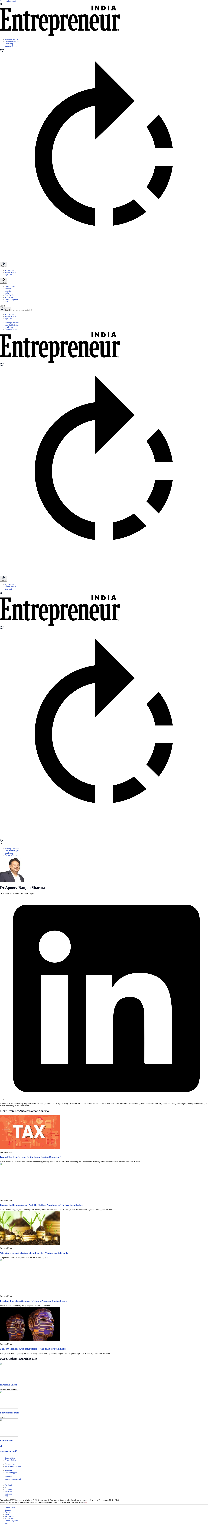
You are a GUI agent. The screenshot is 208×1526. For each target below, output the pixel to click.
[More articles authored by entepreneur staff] (1, 1446)
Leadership (9, 44)
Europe (7, 302)
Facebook (8, 1485)
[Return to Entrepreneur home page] (60, 35)
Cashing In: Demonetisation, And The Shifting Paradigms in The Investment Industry (42, 1205)
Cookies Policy (10, 1464)
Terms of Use (10, 1458)
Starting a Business (12, 39)
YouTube (8, 1492)
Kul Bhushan (6, 1440)
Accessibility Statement (14, 1466)
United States (10, 286)
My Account (9, 270)
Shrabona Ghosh (8, 1384)
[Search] (2, 52)
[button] (104, 593)
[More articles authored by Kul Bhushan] (9, 1436)
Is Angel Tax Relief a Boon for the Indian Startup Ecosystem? (30, 1157)
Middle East (9, 297)
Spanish (8, 289)
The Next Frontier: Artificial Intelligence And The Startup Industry (33, 1348)
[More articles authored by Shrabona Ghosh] (9, 1380)
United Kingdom (11, 300)
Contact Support (11, 1473)
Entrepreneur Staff (9, 1412)
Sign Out (8, 275)
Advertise (8, 1477)
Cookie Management (13, 1479)
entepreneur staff (8, 1451)
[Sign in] (1, 841)
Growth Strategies (12, 42)
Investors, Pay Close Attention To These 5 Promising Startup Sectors (33, 1301)
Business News (10, 46)
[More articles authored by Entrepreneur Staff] (9, 1408)
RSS (6, 1496)
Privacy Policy (10, 1460)
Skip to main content (8, 1)
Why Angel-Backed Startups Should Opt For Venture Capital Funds (34, 1253)
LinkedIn (8, 1489)
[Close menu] (1, 844)
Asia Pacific (9, 295)
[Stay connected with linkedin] (106, 999)
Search (2, 306)
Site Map (8, 1470)
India (7, 293)
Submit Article (10, 273)
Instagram (8, 1494)
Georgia (8, 291)
